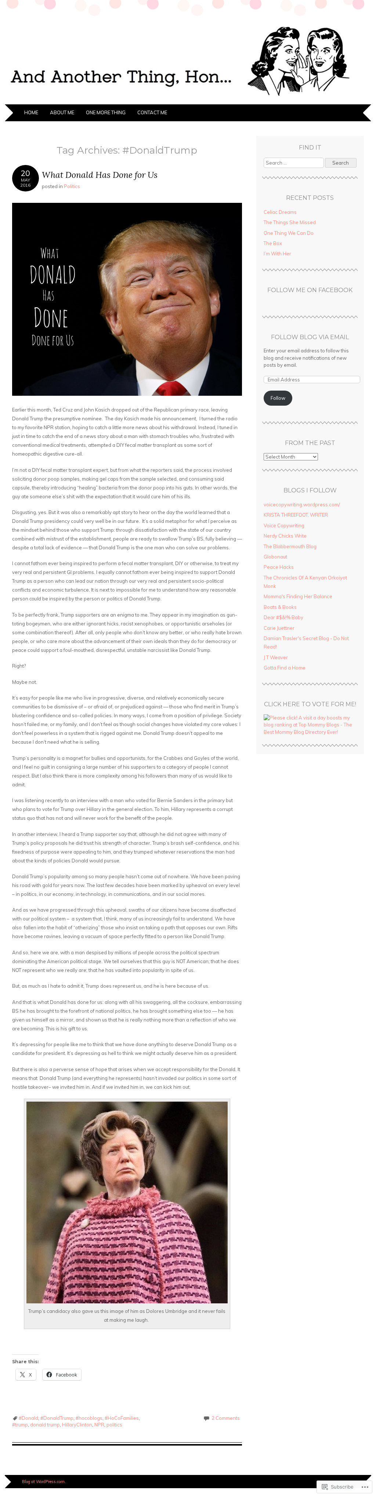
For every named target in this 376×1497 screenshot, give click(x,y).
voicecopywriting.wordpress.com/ (302, 504)
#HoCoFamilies (122, 1418)
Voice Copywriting (284, 525)
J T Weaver (276, 657)
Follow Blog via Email (310, 337)
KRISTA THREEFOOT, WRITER (296, 515)
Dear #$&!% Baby (283, 617)
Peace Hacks (279, 567)
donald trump (45, 1425)
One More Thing (106, 112)
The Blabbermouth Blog (290, 546)
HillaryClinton (77, 1425)
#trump (20, 1425)
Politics (72, 186)
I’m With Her (277, 253)
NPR (99, 1425)
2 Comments (226, 1418)
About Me (62, 112)
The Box (273, 243)
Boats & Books (280, 607)
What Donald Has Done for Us (100, 174)
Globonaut (275, 557)
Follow (278, 398)
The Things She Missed (290, 222)
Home (31, 112)
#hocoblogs (89, 1418)
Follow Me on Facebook (309, 290)
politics (114, 1425)
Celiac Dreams (280, 212)
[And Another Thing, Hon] (188, 100)
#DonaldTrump (56, 1418)
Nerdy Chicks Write (285, 536)
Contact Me (152, 112)
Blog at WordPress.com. (44, 1481)
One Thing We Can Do (289, 233)
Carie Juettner (279, 628)
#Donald (28, 1418)
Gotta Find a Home (285, 668)
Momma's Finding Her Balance (298, 596)
